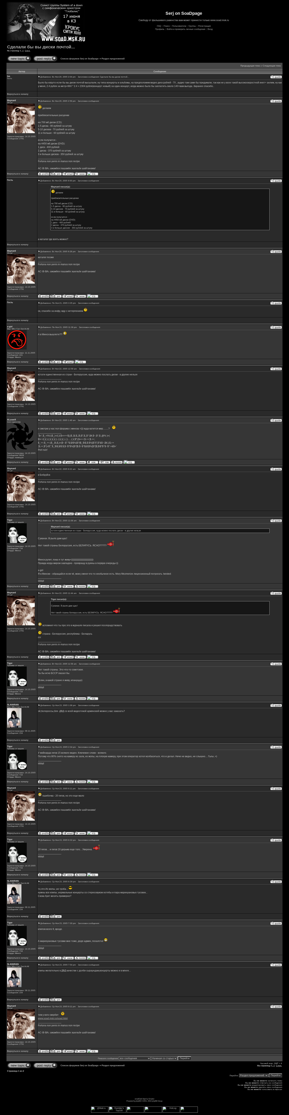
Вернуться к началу (17, 94)
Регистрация (204, 26)
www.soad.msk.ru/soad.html (53, 1018)
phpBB (138, 1101)
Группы (192, 26)
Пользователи (179, 26)
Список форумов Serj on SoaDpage (79, 58)
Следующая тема (272, 66)
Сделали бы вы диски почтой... (41, 46)
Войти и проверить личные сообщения (186, 29)
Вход (210, 29)
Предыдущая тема (250, 66)
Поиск (167, 26)
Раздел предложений (113, 58)
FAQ (159, 26)
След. (27, 51)
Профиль (159, 29)
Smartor (151, 1099)
